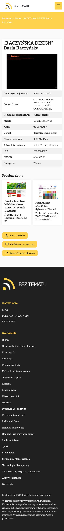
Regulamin (8, 322)
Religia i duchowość (13, 428)
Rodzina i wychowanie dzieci (18, 434)
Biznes (37, 163)
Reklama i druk (10, 421)
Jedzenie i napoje (11, 377)
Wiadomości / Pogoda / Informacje (21, 471)
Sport (5, 446)
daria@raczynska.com (45, 133)
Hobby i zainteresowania (16, 371)
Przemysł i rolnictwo (13, 415)
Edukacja (7, 358)
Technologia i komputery (16, 465)
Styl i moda (8, 453)
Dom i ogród (8, 352)
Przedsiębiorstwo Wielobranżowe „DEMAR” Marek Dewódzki (14, 206)
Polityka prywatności (15, 316)
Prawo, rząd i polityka (14, 409)
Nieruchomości (10, 396)
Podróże (6, 402)
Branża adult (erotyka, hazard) (18, 346)
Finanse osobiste (11, 365)
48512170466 (40, 139)
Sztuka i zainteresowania (16, 459)
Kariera (6, 384)
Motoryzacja (9, 390)
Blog (5, 310)
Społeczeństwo (10, 440)
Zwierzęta (8, 484)
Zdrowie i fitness (11, 478)
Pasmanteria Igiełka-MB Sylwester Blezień (45, 206)
